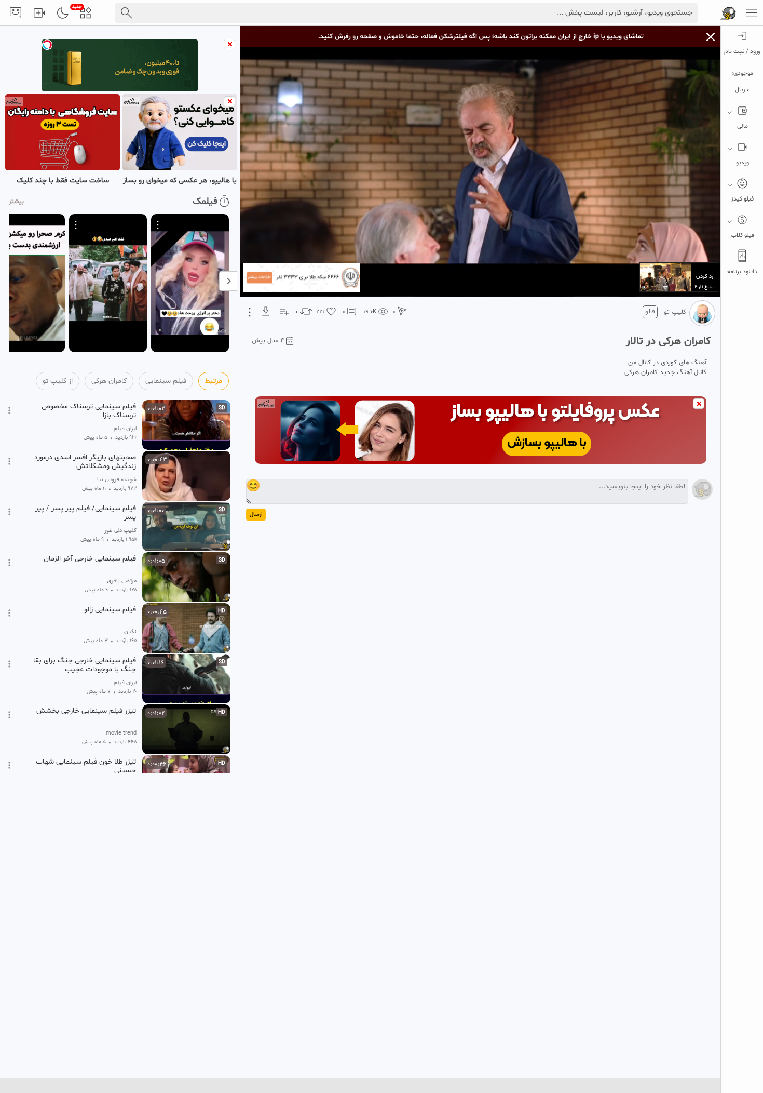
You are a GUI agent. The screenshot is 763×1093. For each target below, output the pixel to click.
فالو (650, 311)
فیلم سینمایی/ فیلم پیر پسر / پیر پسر (85, 513)
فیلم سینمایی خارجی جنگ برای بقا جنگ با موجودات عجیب (84, 665)
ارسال (256, 514)
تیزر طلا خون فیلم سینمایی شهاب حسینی (86, 766)
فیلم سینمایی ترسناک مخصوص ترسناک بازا (89, 411)
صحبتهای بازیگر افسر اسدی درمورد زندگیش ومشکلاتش (85, 462)
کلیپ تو (675, 312)
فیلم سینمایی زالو (110, 610)
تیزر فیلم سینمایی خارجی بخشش (86, 711)
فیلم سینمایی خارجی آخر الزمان (90, 559)
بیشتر (16, 201)
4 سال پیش (268, 340)
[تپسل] (47, 44)
